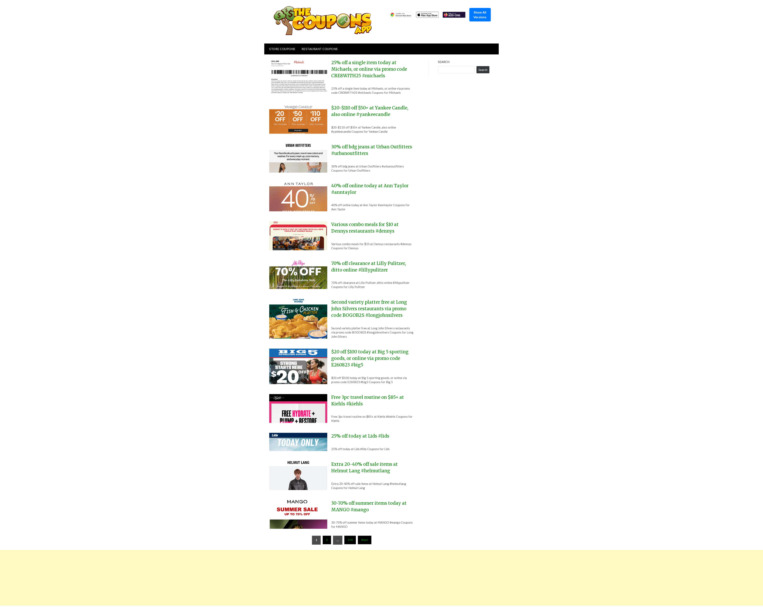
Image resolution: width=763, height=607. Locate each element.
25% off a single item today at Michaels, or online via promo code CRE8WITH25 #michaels (369, 69)
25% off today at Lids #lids (360, 436)
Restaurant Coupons (320, 49)
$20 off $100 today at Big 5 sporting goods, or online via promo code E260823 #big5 (370, 358)
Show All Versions (479, 14)
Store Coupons (282, 49)
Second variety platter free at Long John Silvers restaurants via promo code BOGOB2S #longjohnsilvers (369, 308)
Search (443, 62)
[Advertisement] (119, 578)
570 (350, 539)
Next (364, 539)
